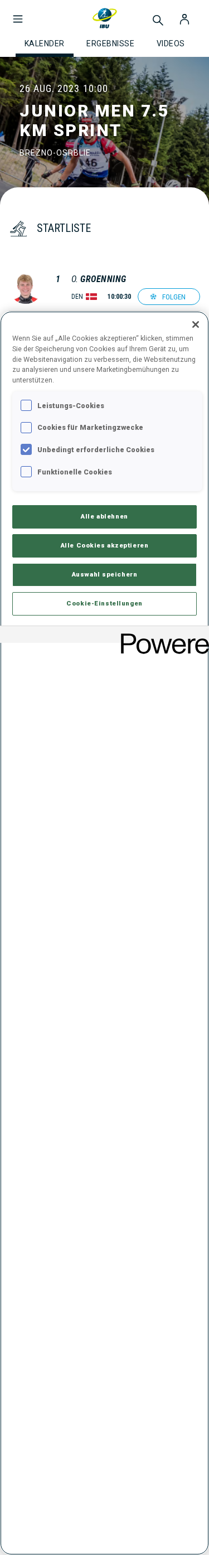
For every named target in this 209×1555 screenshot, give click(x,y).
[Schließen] (195, 324)
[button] (18, 13)
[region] (104, 933)
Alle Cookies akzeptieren (105, 545)
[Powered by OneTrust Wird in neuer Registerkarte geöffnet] (161, 636)
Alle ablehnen (104, 516)
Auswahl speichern (105, 574)
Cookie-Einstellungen (104, 603)
